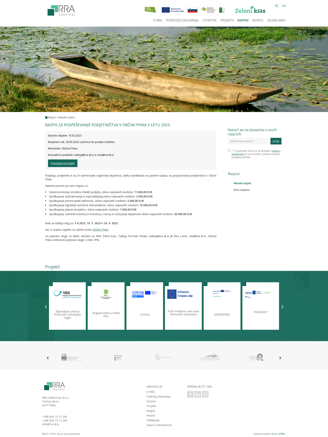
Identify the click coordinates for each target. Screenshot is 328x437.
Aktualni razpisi (66, 117)
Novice (151, 415)
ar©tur (282, 433)
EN (284, 6)
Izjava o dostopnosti (159, 425)
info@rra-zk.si (50, 424)
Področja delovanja (158, 396)
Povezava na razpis (63, 163)
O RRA (151, 392)
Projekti (151, 406)
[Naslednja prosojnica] (282, 307)
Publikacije (153, 420)
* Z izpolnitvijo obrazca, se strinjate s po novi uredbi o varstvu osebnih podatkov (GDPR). (256, 154)
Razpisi (52, 117)
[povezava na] (72, 357)
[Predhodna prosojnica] (46, 307)
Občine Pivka (100, 229)
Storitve (151, 401)
